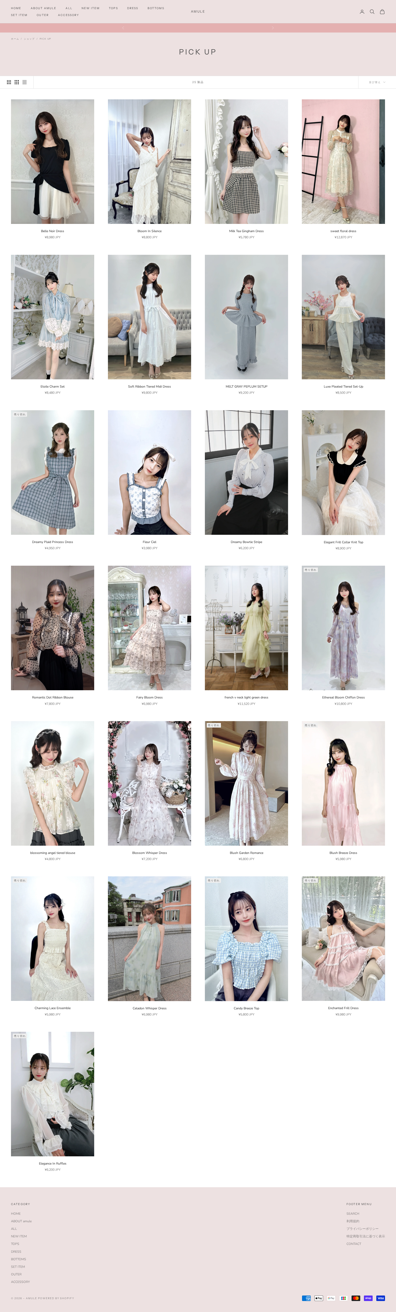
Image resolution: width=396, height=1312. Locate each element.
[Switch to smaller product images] (17, 82)
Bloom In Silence (150, 231)
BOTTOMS (156, 8)
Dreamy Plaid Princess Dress (52, 542)
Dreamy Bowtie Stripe (246, 542)
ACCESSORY (68, 15)
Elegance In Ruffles (53, 1163)
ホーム (15, 39)
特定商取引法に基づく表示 (365, 1236)
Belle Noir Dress (52, 231)
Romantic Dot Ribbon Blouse (52, 697)
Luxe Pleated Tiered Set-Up (343, 386)
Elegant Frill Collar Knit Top (343, 542)
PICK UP (45, 39)
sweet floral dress (343, 231)
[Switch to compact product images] (24, 82)
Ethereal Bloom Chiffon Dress (343, 697)
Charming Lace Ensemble (53, 1008)
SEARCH (352, 1213)
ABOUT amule (44, 8)
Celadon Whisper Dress (150, 1008)
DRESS (132, 8)
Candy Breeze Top (246, 1008)
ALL (69, 8)
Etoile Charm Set (53, 386)
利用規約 (352, 1221)
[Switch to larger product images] (9, 82)
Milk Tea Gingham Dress (246, 231)
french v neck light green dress (246, 697)
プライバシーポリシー (362, 1229)
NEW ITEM (91, 8)
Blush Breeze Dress (343, 853)
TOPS (113, 8)
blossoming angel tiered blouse (52, 853)
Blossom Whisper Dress (149, 853)
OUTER (43, 15)
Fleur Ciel (149, 542)
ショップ (29, 39)
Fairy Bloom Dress (150, 697)
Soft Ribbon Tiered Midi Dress (149, 386)
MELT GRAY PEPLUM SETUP (246, 386)
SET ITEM (19, 15)
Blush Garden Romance (246, 853)
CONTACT (353, 1244)
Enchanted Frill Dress (343, 1008)
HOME (16, 8)
